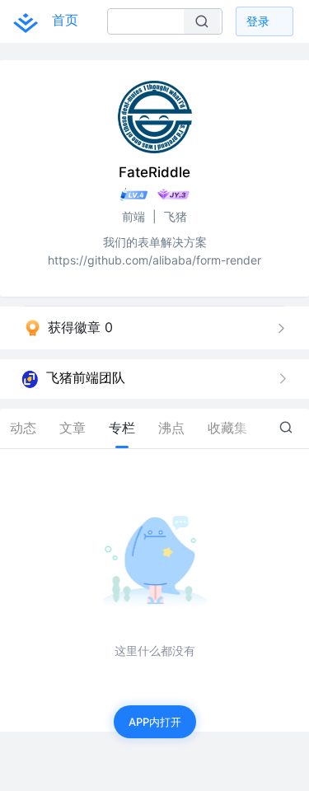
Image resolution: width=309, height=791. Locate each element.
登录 (257, 21)
